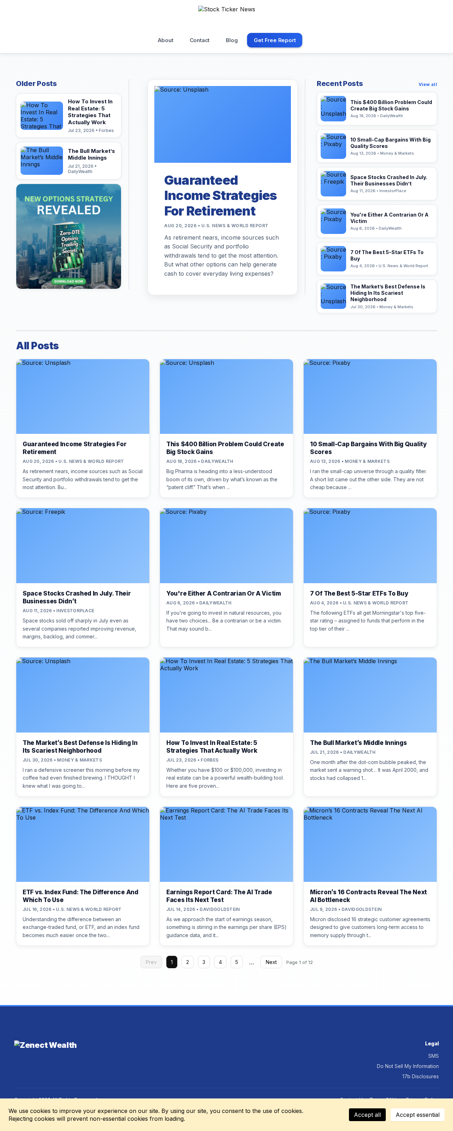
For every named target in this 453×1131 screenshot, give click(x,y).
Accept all (367, 1114)
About (165, 40)
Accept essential (418, 1114)
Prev (151, 962)
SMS (433, 1056)
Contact (200, 40)
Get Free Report (275, 40)
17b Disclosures (420, 1076)
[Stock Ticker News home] (226, 17)
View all (428, 84)
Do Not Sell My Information (408, 1066)
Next (271, 962)
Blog (231, 40)
